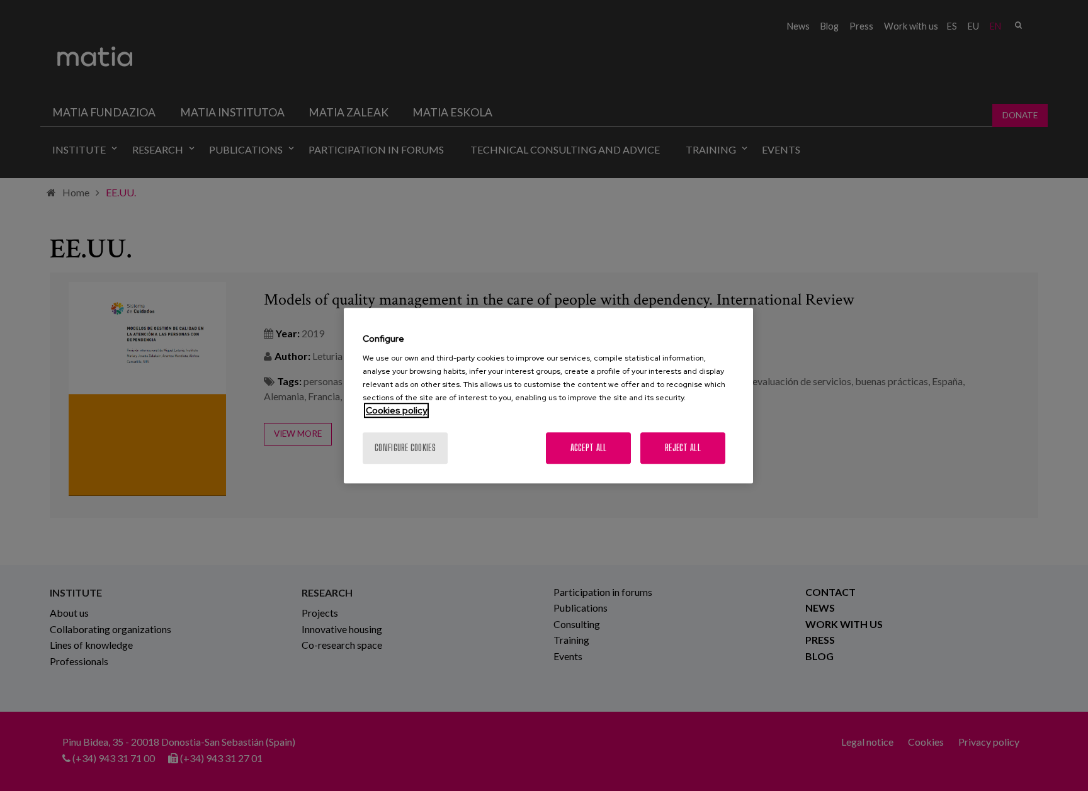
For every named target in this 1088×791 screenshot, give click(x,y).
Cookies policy (396, 410)
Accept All (588, 447)
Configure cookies (405, 447)
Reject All (683, 447)
